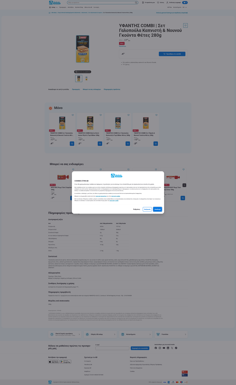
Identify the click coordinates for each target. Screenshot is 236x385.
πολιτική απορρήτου (101, 196)
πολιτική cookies (115, 196)
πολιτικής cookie (114, 200)
